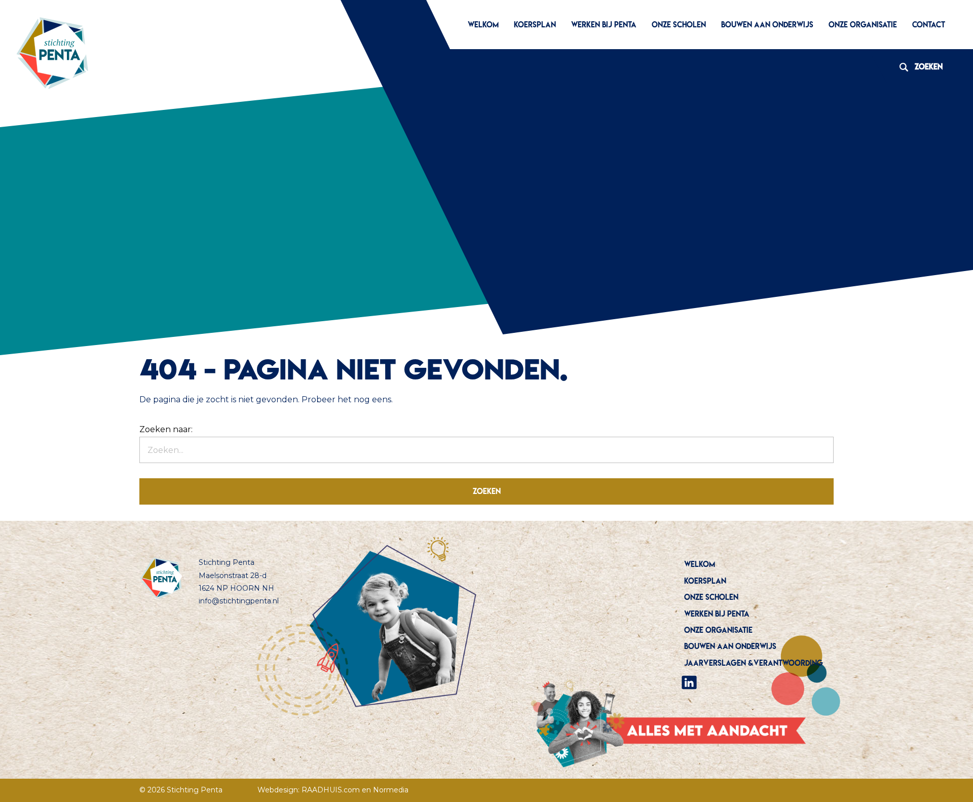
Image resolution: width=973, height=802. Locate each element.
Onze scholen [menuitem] (679, 24)
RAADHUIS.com (331, 789)
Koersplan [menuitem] (535, 24)
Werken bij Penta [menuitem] (604, 24)
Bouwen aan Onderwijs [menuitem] (767, 24)
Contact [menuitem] (928, 24)
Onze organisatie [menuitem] (863, 24)
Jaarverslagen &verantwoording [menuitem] (753, 663)
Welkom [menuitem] (483, 24)
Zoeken (917, 66)
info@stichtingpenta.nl (239, 600)
